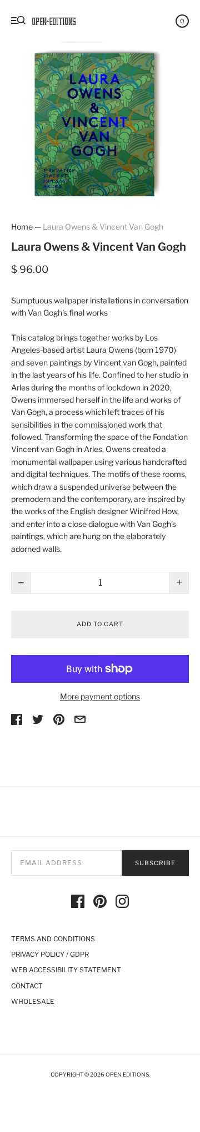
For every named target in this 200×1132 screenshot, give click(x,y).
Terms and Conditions (53, 939)
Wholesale (32, 1001)
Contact (27, 986)
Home (22, 226)
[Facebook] (77, 903)
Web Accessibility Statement (66, 970)
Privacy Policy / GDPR (50, 954)
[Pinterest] (100, 903)
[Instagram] (122, 903)
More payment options (100, 696)
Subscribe (155, 863)
